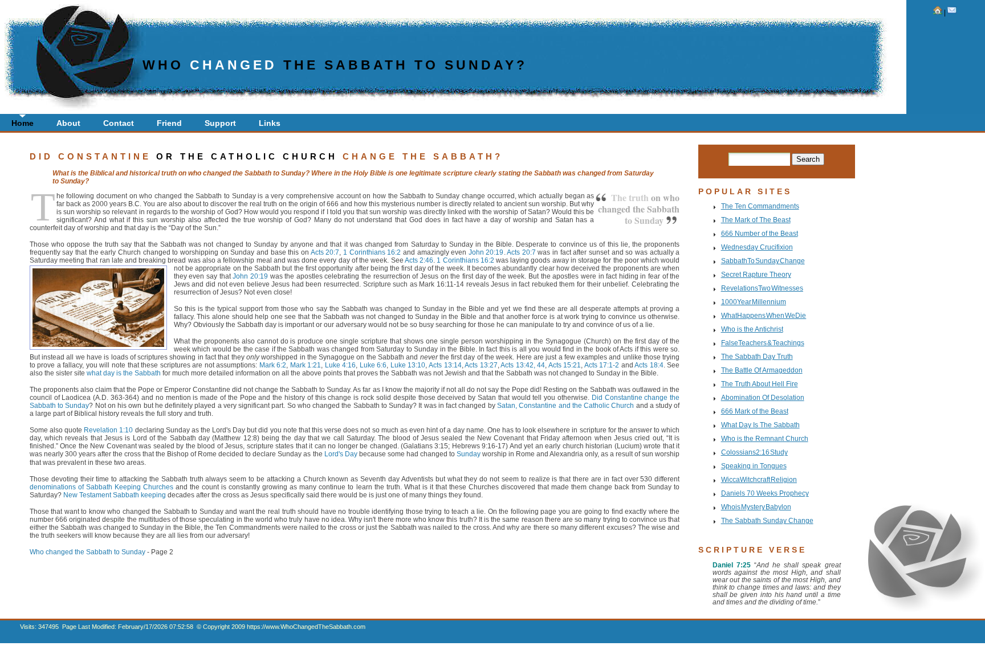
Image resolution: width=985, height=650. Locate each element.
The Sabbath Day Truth (757, 356)
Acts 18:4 (649, 365)
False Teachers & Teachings (762, 342)
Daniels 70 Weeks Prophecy (765, 493)
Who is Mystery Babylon (756, 506)
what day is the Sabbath (124, 373)
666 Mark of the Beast (754, 411)
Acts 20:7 (325, 252)
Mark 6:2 (273, 365)
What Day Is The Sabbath (760, 424)
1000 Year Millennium (753, 301)
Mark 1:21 (305, 365)
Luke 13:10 (408, 365)
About (68, 123)
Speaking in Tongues (754, 465)
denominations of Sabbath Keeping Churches (101, 486)
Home (22, 123)
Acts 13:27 (481, 365)
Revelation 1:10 (108, 430)
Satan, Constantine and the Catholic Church (565, 405)
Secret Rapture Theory (756, 274)
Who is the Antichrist (752, 329)
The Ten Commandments (760, 206)
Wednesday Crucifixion (757, 247)
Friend (169, 123)
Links (269, 123)
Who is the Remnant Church (764, 438)
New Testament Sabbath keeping (114, 494)
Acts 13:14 (445, 365)
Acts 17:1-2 (602, 365)
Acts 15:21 (564, 365)
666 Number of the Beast (759, 233)
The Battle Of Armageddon (762, 370)
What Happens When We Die (764, 315)
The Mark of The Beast (756, 219)
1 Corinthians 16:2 (372, 252)
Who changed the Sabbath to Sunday (87, 551)
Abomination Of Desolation (762, 397)
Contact (118, 123)
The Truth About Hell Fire (759, 383)
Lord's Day (340, 453)
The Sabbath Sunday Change (767, 520)
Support (220, 123)
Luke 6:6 (373, 365)
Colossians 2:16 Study (754, 452)
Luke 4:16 (340, 365)
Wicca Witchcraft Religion (759, 479)
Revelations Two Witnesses (762, 288)
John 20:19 (486, 252)
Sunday (469, 453)
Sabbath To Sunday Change (763, 260)
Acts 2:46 (419, 260)
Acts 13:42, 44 (522, 365)
